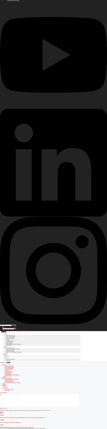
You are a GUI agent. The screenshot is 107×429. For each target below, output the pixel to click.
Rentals (19, 422)
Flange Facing (35, 417)
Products (5, 334)
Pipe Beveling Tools (10, 349)
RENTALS (6, 354)
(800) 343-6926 (4, 0)
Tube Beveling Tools (10, 351)
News (13, 422)
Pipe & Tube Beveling (10, 336)
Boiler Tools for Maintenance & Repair (13, 352)
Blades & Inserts (9, 343)
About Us (2, 422)
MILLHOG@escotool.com (13, 0)
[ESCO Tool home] (3, 408)
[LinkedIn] (53, 216)
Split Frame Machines (10, 337)
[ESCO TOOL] (3, 362)
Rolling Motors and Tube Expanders (13, 344)
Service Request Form (10, 359)
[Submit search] (15, 328)
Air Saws (8, 339)
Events (7, 356)
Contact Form (20, 427)
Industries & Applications (9, 347)
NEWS (5, 355)
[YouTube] (53, 108)
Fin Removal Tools (10, 340)
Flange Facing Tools (10, 338)
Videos (5, 353)
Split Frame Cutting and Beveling (12, 348)
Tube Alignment (9, 341)
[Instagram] (53, 323)
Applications (6, 422)
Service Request (26, 427)
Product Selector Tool (10, 335)
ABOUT (5, 346)
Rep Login (8, 360)
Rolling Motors (41, 417)
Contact (5, 358)
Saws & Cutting (29, 417)
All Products (2, 417)
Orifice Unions (9, 345)
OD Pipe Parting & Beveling (19, 417)
